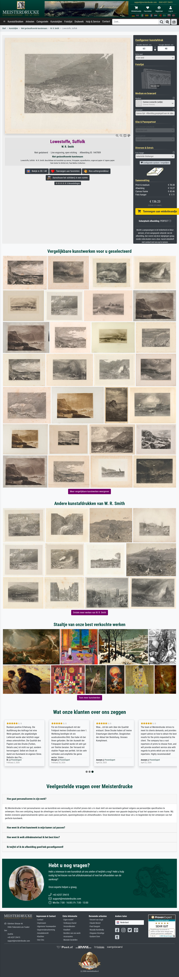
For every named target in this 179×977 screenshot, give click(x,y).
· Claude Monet (95, 923)
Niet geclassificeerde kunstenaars (34, 28)
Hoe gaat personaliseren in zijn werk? (26, 798)
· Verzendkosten (69, 926)
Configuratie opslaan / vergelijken (156, 163)
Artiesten (30, 21)
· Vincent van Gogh (96, 920)
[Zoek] (162, 22)
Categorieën (42, 21)
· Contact (39, 920)
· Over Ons (40, 940)
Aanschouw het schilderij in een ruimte (69, 177)
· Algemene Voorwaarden (46, 926)
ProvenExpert (16, 760)
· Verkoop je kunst (69, 923)
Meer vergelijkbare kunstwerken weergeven (89, 491)
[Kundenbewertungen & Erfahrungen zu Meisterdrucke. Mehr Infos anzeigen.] (162, 926)
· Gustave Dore (94, 936)
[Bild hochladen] (174, 22)
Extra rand (139, 54)
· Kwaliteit (66, 930)
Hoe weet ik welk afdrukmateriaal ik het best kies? (33, 837)
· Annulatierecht (42, 933)
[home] (4, 21)
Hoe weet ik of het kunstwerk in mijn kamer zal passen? (36, 827)
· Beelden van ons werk (71, 933)
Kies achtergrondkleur (98, 171)
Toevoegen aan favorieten (67, 171)
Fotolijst (68, 21)
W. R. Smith (54, 28)
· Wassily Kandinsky (96, 930)
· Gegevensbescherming (45, 930)
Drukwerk (79, 21)
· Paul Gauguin (94, 926)
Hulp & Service (93, 21)
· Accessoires (68, 936)
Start (4, 28)
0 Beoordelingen (73, 183)
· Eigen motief (68, 920)
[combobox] (155, 58)
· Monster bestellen (70, 940)
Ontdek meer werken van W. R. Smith (89, 612)
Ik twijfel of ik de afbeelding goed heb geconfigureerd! (35, 847)
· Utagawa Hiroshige (96, 933)
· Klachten (40, 936)
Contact (106, 21)
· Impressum (41, 923)
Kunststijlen (56, 21)
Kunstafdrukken (15, 21)
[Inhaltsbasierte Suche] (167, 22)
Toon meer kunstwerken (89, 697)
